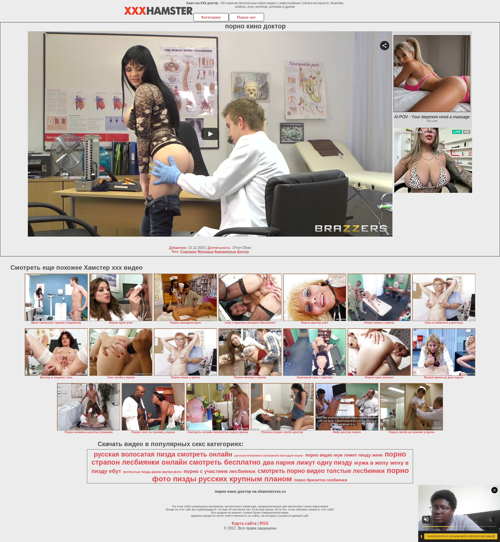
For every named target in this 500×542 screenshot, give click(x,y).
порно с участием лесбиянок (219, 471)
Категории (211, 17)
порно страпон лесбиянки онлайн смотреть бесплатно (248, 458)
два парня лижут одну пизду (307, 462)
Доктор (243, 252)
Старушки (188, 252)
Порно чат (246, 17)
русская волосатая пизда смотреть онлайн (163, 454)
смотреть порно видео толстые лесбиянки (321, 470)
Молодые (206, 252)
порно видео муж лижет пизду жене (344, 455)
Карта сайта (244, 523)
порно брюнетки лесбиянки (320, 480)
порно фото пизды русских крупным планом (280, 474)
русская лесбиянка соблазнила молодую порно (268, 455)
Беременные (225, 252)
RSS (264, 523)
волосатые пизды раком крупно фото (152, 472)
